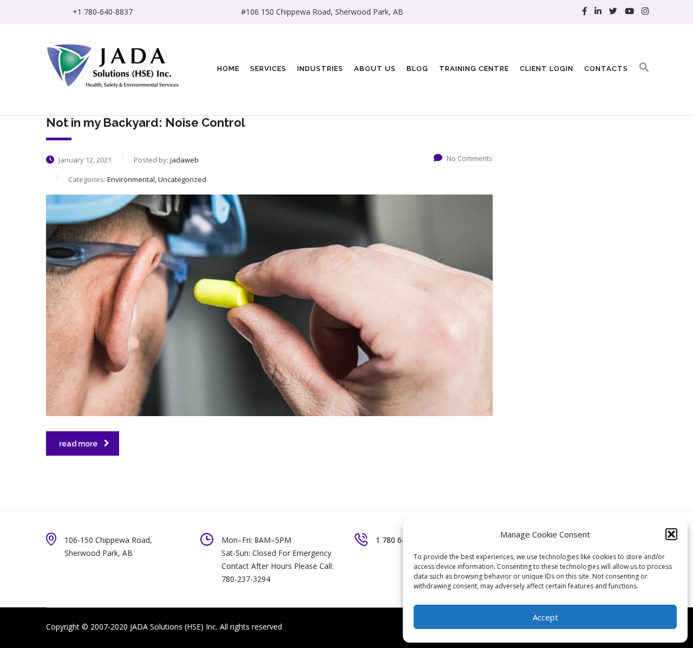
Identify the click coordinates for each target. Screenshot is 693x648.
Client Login (546, 68)
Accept (545, 617)
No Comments (470, 158)
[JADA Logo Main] (113, 64)
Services (268, 68)
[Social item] (584, 12)
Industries (320, 68)
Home (228, 68)
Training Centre (474, 68)
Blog (417, 68)
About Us (375, 68)
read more (78, 443)
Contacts (606, 68)
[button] (671, 534)
